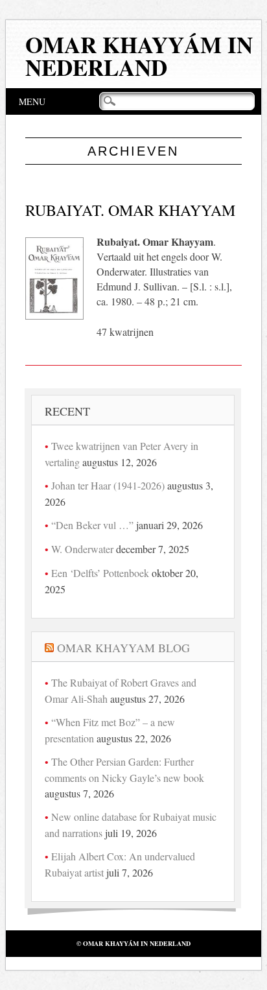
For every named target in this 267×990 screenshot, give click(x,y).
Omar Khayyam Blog (123, 647)
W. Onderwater (82, 549)
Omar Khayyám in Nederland (139, 56)
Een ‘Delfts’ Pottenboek (100, 573)
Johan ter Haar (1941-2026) (108, 485)
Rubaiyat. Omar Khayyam (130, 210)
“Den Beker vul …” (92, 525)
